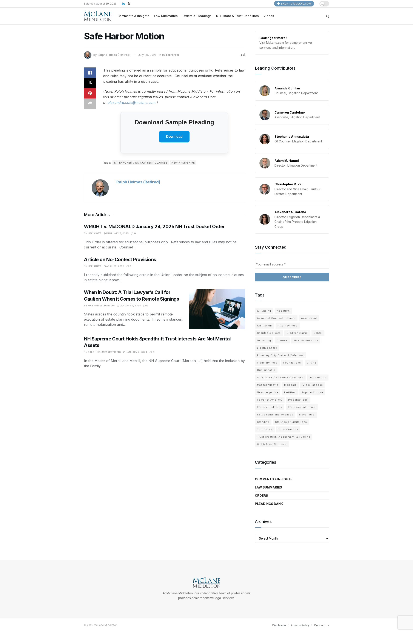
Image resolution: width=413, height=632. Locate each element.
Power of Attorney (269, 399)
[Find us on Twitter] (129, 4)
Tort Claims (265, 429)
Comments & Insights (133, 16)
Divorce (282, 340)
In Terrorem (170, 54)
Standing (263, 421)
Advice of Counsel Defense (276, 318)
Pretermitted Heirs (269, 407)
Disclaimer (279, 625)
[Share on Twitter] (90, 83)
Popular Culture (312, 392)
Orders (261, 495)
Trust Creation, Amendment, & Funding (283, 436)
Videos (269, 16)
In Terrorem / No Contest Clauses (140, 162)
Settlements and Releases (275, 414)
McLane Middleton (101, 305)
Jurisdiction (317, 377)
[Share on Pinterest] (90, 93)
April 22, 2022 (115, 266)
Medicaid (290, 384)
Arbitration (264, 325)
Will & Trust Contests (272, 444)
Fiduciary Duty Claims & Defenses (280, 355)
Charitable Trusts (269, 332)
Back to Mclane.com (295, 3)
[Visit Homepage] (97, 16)
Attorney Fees (287, 325)
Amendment (309, 318)
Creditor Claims (297, 332)
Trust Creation (288, 429)
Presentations (298, 399)
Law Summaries (166, 16)
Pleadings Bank (269, 504)
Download (174, 136)
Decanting (264, 340)
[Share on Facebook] (90, 72)
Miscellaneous (312, 384)
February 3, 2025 (117, 233)
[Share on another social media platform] (90, 103)
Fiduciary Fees (267, 362)
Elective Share (267, 347)
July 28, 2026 (147, 54)
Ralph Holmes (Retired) (113, 54)
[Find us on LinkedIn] (123, 4)
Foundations (292, 362)
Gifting (311, 362)
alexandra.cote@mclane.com (132, 102)
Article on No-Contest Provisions (120, 259)
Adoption (283, 310)
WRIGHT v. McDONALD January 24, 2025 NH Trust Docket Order (154, 226)
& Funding (264, 310)
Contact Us (321, 625)
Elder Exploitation (305, 340)
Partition (290, 392)
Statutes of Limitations (291, 421)
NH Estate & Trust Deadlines (237, 16)
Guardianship (266, 369)
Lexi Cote (94, 233)
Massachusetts (267, 384)
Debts (318, 332)
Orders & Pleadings (196, 16)
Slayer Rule (306, 414)
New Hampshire (183, 162)
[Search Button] (327, 16)
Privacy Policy (300, 625)
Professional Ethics (302, 407)
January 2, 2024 (130, 305)
